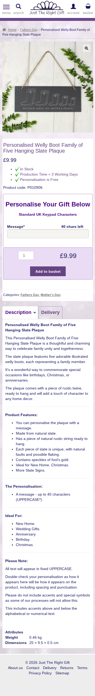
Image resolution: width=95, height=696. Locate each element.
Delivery (50, 312)
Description (18, 312)
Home (12, 30)
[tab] (20, 312)
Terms (82, 668)
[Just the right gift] (47, 7)
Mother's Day (51, 295)
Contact (32, 668)
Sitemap (62, 673)
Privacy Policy (40, 673)
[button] (86, 48)
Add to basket (48, 271)
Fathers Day (28, 30)
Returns (66, 668)
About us (15, 668)
